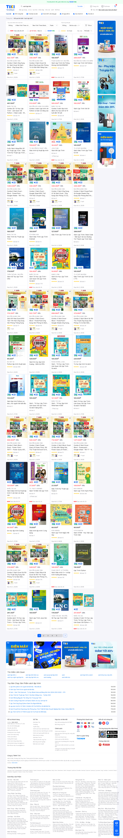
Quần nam (40, 792)
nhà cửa (47, 10)
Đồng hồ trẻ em (70, 796)
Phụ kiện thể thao (108, 795)
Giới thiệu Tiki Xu (37, 737)
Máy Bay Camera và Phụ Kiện (108, 818)
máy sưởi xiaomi (110, 830)
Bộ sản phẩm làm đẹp (16, 827)
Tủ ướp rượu (114, 787)
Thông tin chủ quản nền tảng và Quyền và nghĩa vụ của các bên (65, 749)
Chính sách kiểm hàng (13, 734)
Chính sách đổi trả (12, 736)
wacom (88, 770)
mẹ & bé (35, 10)
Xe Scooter (89, 825)
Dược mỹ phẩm (22, 828)
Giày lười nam (33, 815)
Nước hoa (13, 827)
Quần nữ (41, 781)
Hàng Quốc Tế (79, 779)
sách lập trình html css (32, 675)
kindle (78, 770)
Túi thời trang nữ (35, 823)
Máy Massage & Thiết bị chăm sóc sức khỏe (17, 822)
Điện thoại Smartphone (13, 810)
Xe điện (91, 824)
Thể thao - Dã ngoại (83, 784)
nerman (83, 770)
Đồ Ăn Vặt (58, 828)
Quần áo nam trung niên (39, 799)
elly (53, 770)
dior (13, 770)
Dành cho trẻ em (15, 802)
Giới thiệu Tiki (36, 722)
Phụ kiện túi (46, 826)
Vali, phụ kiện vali (68, 783)
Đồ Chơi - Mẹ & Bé (13, 779)
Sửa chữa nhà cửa (60, 812)
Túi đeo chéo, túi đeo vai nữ (37, 825)
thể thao (57, 10)
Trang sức (55, 794)
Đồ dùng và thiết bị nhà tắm (63, 815)
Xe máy (80, 825)
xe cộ (30, 10)
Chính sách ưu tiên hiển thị (61, 739)
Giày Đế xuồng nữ (40, 810)
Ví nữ (46, 825)
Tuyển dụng (36, 726)
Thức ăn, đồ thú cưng (15, 804)
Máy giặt (103, 784)
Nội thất (60, 813)
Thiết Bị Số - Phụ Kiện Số (83, 798)
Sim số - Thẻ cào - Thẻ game (88, 819)
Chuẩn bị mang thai (16, 790)
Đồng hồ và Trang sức (59, 792)
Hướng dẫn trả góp (12, 739)
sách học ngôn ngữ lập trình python (16, 677)
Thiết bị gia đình (21, 833)
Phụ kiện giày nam (38, 818)
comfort (111, 770)
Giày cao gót (33, 806)
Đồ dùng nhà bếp (11, 833)
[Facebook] (100, 723)
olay (102, 770)
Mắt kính (67, 788)
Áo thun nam (33, 792)
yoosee (98, 770)
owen (34, 770)
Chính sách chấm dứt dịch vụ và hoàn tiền (64, 745)
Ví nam (32, 831)
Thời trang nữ (34, 779)
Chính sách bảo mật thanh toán (41, 728)
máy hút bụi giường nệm (107, 830)
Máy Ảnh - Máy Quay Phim (106, 808)
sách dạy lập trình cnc (32, 677)
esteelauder (18, 770)
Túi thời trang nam (36, 829)
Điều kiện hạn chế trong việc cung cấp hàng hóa (65, 734)
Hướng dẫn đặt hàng (12, 730)
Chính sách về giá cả (60, 731)
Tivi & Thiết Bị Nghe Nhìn (84, 792)
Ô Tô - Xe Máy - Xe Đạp (82, 822)
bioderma (48, 770)
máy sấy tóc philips (109, 825)
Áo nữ (31, 781)
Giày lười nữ (44, 809)
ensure (39, 770)
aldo (65, 770)
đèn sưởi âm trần (105, 834)
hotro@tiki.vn (20, 743)
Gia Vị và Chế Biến (60, 827)
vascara (9, 770)
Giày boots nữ (36, 809)
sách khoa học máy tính (105, 675)
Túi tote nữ (40, 826)
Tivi (102, 786)
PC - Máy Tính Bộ (59, 805)
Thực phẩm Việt (21, 797)
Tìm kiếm (80, 6)
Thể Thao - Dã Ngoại (104, 790)
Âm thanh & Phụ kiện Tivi (104, 781)
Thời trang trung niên (38, 787)
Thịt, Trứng (15, 795)
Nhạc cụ (65, 817)
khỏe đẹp (41, 10)
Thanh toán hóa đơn (80, 813)
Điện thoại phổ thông (15, 812)
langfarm (15, 772)
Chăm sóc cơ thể (15, 821)
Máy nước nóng (108, 786)
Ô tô (84, 825)
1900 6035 (14, 762)
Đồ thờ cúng (59, 817)
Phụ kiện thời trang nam (62, 789)
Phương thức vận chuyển (13, 732)
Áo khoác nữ (42, 783)
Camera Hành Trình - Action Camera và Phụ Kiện (108, 813)
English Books (84, 833)
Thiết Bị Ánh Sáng (108, 812)
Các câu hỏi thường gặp (13, 726)
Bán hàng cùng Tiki (60, 724)
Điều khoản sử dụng (38, 735)
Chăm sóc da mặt (12, 818)
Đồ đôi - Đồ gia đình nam (41, 797)
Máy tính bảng (14, 813)
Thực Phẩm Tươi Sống (14, 793)
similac (106, 770)
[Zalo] (107, 723)
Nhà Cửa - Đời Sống (59, 808)
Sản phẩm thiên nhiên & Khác (16, 823)
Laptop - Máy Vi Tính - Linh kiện (63, 799)
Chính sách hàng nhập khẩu (14, 741)
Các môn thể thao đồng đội (108, 799)
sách (52, 10)
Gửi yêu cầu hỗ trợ (12, 728)
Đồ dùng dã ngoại (108, 794)
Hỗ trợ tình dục (20, 827)
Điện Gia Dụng (11, 831)
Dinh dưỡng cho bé (15, 786)
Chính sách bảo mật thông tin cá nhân (43, 731)
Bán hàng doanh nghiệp (39, 741)
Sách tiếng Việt (79, 832)
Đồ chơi (23, 781)
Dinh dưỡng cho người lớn (16, 787)
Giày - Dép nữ (34, 804)
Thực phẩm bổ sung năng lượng (108, 803)
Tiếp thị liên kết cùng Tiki (39, 739)
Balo (54, 781)
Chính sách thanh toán (60, 737)
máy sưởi (100, 824)
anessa (93, 770)
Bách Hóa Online (58, 822)
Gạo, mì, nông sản (15, 799)
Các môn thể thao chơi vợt (108, 800)
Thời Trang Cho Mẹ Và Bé (14, 781)
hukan (20, 772)
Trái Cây (9, 795)
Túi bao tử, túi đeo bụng (44, 833)
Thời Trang (89, 781)
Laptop (67, 805)
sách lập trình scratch (86, 675)
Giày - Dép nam (35, 813)
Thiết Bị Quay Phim (107, 817)
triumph (69, 770)
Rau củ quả (13, 797)
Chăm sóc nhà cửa (17, 805)
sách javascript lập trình (51, 675)
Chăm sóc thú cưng (58, 824)
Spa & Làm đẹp (86, 815)
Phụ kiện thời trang (58, 786)
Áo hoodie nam (37, 795)
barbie (31, 770)
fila (27, 772)
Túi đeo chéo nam (39, 831)
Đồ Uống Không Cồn (62, 830)
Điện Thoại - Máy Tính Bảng (16, 808)
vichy (24, 772)
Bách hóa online (83, 789)
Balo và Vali (56, 779)
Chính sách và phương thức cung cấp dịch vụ (64, 742)
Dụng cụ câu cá (106, 798)
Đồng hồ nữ (62, 794)
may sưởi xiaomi (106, 828)
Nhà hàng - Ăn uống (84, 816)
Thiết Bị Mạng (61, 804)
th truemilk (25, 770)
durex (43, 770)
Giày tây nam (41, 815)
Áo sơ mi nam (40, 794)
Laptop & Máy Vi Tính (87, 790)
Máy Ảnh (111, 819)
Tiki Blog (35, 724)
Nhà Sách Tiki (79, 830)
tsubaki (31, 772)
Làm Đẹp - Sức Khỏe (13, 816)
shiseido (9, 772)
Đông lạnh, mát (18, 798)
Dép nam (38, 817)
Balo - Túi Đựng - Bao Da (107, 815)
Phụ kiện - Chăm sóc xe (81, 824)
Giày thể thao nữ (111, 802)
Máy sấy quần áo (106, 787)
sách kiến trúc (66, 677)
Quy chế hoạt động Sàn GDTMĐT (63, 722)
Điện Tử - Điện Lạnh (104, 779)
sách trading (47, 677)
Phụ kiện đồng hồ (60, 796)
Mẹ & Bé (85, 787)
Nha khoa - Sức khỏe (85, 817)
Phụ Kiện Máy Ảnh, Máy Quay (105, 810)
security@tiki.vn (20, 745)
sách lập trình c (11, 675)
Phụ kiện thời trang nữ (58, 788)
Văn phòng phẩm (88, 832)
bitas (115, 770)
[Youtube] (103, 723)
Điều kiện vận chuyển (38, 744)
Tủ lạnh (103, 783)
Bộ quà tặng (60, 831)
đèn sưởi (106, 824)
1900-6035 (15, 722)
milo (56, 770)
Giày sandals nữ (39, 807)
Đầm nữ (36, 781)
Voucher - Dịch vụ (81, 811)
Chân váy (41, 784)
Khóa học (89, 813)
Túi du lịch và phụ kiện (62, 781)
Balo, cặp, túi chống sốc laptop (63, 782)
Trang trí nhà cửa (57, 810)
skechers (60, 770)
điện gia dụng (23, 10)
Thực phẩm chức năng (16, 820)
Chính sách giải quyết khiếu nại (41, 733)
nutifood (74, 770)
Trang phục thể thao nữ (104, 792)
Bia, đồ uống (13, 801)
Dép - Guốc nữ (41, 806)
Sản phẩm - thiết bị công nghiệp (85, 791)
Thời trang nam (35, 790)
